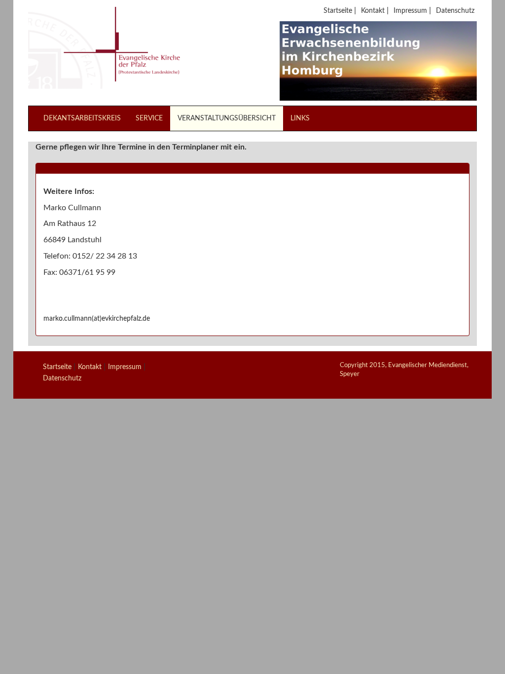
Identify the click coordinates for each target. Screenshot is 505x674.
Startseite (338, 10)
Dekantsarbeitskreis (82, 118)
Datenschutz (455, 10)
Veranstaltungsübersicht (227, 118)
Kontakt (373, 10)
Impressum (410, 10)
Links (300, 118)
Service (149, 118)
